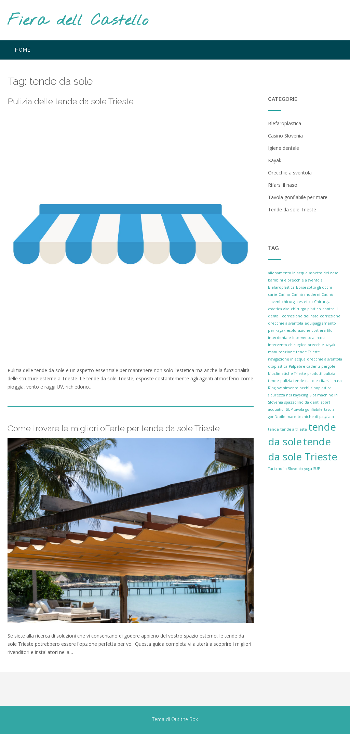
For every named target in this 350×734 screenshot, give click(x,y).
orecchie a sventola (324, 359)
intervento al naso (308, 337)
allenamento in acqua (288, 273)
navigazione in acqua (287, 359)
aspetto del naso (323, 273)
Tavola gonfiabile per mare (297, 197)
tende (273, 429)
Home (22, 50)
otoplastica (277, 366)
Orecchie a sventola (290, 172)
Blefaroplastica (284, 123)
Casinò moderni (306, 294)
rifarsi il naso (330, 380)
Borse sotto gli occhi (314, 287)
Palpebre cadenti (304, 366)
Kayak (274, 160)
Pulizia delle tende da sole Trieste (71, 101)
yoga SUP (312, 468)
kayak (330, 344)
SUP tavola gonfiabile (304, 409)
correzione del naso (300, 316)
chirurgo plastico (306, 308)
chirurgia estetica (297, 301)
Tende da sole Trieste (292, 209)
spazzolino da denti (302, 402)
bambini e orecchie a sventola (295, 280)
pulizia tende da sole (299, 380)
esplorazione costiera (306, 330)
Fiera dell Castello (78, 21)
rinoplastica (321, 387)
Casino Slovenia (285, 135)
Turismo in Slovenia (285, 468)
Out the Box (184, 719)
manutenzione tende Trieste (294, 352)
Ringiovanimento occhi (288, 387)
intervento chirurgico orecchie (296, 344)
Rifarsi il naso (282, 185)
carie (272, 294)
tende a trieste (293, 429)
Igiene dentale (283, 148)
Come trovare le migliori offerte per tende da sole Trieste (114, 428)
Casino (284, 294)
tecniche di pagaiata (316, 416)
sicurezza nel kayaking (288, 395)
